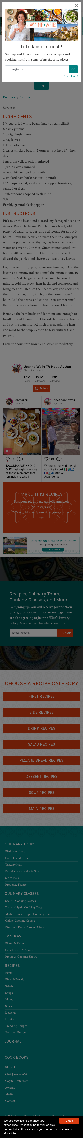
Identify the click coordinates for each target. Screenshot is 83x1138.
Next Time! (70, 76)
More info (10, 1133)
